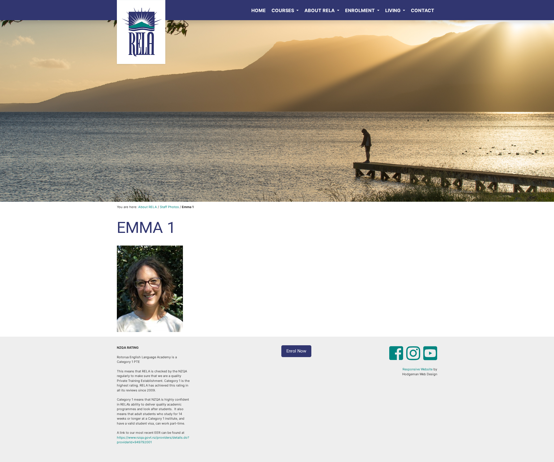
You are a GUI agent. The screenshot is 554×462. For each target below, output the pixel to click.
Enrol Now (296, 351)
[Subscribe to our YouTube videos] (430, 358)
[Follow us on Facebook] (396, 358)
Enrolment (360, 10)
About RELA (320, 10)
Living (393, 10)
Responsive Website (418, 369)
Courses (283, 10)
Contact (422, 10)
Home (258, 10)
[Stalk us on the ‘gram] (413, 358)
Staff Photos (169, 207)
